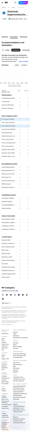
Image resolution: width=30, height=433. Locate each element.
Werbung (15, 417)
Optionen (4, 380)
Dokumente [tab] (23, 37)
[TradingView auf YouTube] (11, 295)
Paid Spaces (5, 429)
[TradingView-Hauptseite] (8, 288)
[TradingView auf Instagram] (15, 295)
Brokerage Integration (19, 419)
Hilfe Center (16, 368)
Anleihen (4, 342)
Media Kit (15, 372)
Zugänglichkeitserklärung (20, 393)
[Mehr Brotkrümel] (8, 7)
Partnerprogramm (18, 420)
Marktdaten (16, 335)
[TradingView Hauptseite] (6, 3)
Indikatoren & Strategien (5, 423)
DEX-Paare (5, 348)
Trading (4, 413)
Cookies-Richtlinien (18, 391)
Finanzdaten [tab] (14, 37)
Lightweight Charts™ (18, 408)
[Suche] (15, 2)
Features (15, 332)
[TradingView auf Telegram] (23, 295)
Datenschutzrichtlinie (18, 390)
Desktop (4, 390)
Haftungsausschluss (18, 388)
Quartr (8, 322)
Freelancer (4, 427)
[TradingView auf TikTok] (27, 295)
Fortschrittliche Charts (19, 410)
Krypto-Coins (5, 344)
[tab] (6, 50)
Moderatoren (5, 408)
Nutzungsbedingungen (19, 386)
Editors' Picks (5, 417)
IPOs (3, 369)
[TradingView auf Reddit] (3, 299)
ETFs (3, 340)
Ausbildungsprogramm (19, 422)
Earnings (4, 366)
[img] (25, 19)
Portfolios (4, 376)
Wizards (4, 425)
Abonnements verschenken (20, 337)
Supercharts (5, 333)
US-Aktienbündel (17, 357)
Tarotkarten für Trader (19, 379)
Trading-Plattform (18, 411)
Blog (14, 366)
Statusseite (16, 399)
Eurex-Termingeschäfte (19, 355)
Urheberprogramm (7, 404)
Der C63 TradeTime (18, 381)
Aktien (3, 338)
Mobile (3, 389)
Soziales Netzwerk (4, 396)
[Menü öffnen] (2, 2)
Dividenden (5, 367)
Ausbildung (5, 415)
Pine (3, 350)
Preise (14, 334)
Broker (15, 344)
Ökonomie (4, 364)
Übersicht (15, 343)
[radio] (16, 65)
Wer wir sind (16, 362)
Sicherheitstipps (17, 395)
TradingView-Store (18, 377)
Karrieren (15, 370)
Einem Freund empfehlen (5, 401)
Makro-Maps (5, 381)
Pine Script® (5, 383)
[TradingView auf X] (3, 295)
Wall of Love (5, 399)
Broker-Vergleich (17, 346)
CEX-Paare (5, 346)
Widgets (15, 404)
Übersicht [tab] (5, 37)
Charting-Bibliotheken (19, 406)
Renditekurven (6, 378)
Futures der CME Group (19, 353)
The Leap (15, 348)
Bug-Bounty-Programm (19, 397)
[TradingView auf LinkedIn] (19, 295)
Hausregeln (5, 406)
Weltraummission (17, 364)
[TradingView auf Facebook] (7, 295)
